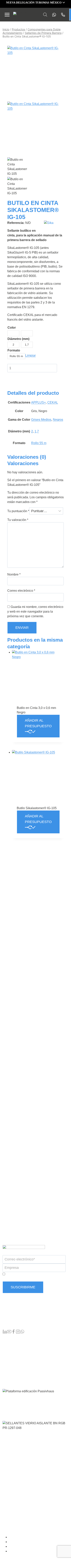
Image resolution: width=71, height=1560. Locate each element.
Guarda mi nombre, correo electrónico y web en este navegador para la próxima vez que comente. (35, 611)
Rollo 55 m (38, 443)
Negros (58, 419)
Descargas (10, 1369)
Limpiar (30, 355)
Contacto (9, 1376)
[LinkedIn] (5, 1332)
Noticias (8, 1363)
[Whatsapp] (53, 15)
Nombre (14, 574)
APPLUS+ (38, 402)
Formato (13, 350)
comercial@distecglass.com (22, 1323)
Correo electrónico (21, 590)
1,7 (37, 431)
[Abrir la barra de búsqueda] (45, 15)
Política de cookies (23, 1551)
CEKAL (52, 402)
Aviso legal (18, 1541)
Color (11, 327)
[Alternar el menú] (7, 14)
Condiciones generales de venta (32, 1537)
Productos (10, 1338)
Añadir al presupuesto (38, 723)
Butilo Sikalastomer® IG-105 (37, 808)
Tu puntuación (18, 511)
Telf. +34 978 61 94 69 (18, 1315)
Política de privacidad (25, 1546)
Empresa (9, 1357)
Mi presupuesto (13, 1351)
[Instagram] (18, 1332)
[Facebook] (13, 1332)
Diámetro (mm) (18, 339)
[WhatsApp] (22, 1332)
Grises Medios (41, 419)
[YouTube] (9, 1332)
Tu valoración (17, 519)
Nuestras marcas (14, 1344)
